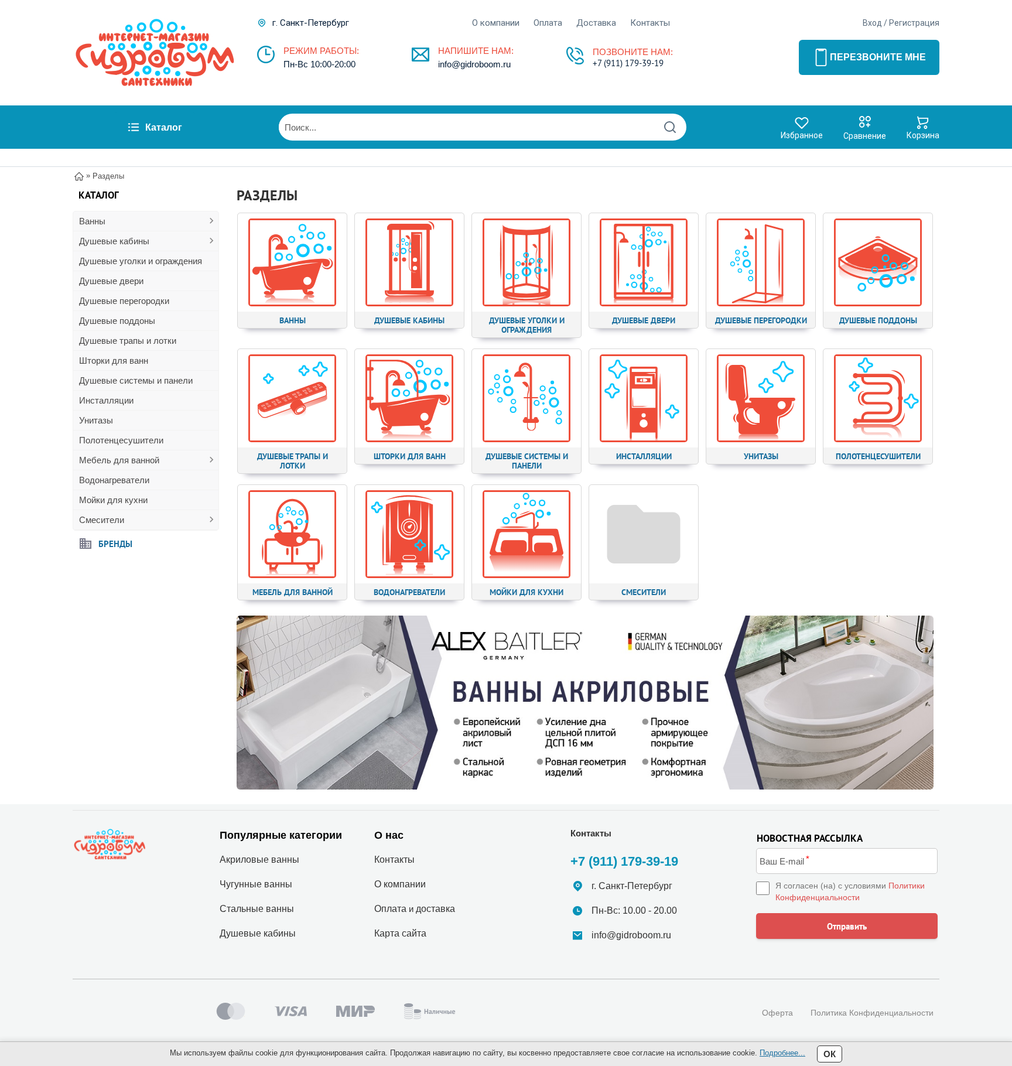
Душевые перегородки (124, 301)
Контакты (650, 23)
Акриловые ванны (259, 860)
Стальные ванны (257, 909)
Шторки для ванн (113, 360)
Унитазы (96, 420)
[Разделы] (585, 703)
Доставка (596, 23)
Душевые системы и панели (136, 380)
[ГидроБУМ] (155, 53)
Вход (872, 23)
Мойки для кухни (113, 500)
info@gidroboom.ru (474, 64)
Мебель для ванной (119, 460)
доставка (435, 909)
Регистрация (914, 23)
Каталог (163, 127)
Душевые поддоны (117, 321)
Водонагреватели (114, 480)
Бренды (115, 543)
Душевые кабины (114, 241)
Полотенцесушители (121, 440)
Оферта (777, 1012)
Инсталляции (106, 400)
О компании (495, 23)
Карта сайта (400, 933)
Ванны (92, 221)
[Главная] (79, 175)
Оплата (548, 23)
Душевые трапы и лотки (127, 341)
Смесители (101, 520)
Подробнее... (782, 1052)
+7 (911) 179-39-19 (628, 63)
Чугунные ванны (256, 884)
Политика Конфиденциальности (872, 1012)
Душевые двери (111, 281)
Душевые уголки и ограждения (140, 261)
